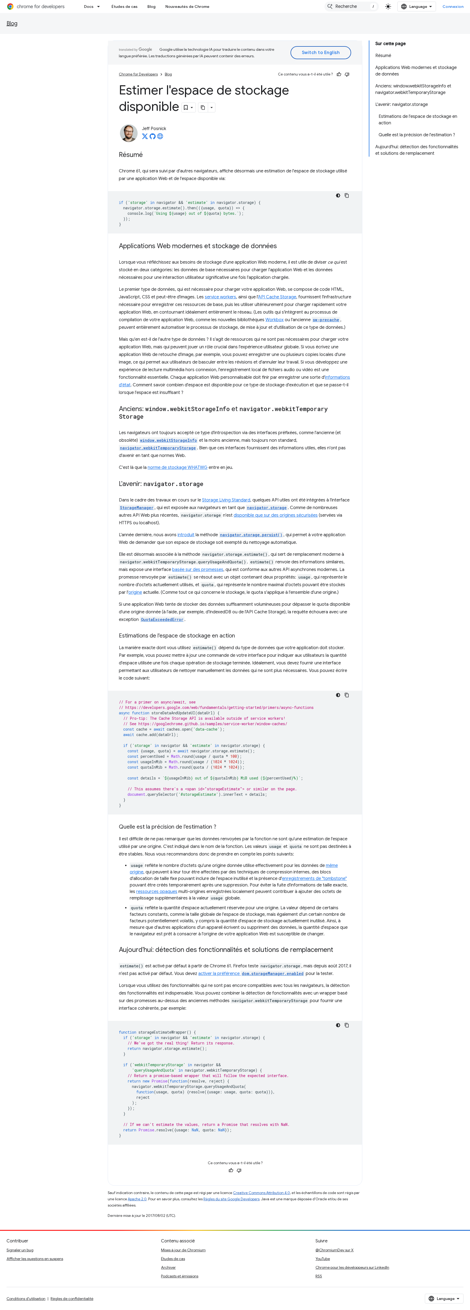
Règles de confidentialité (72, 1298)
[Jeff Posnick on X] (145, 138)
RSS (319, 1276)
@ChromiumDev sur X (335, 1250)
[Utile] (339, 74)
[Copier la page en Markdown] (203, 107)
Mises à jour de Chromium (183, 1250)
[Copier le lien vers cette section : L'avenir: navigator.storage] (208, 484)
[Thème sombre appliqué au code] (338, 195)
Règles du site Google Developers (231, 1199)
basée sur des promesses (197, 569)
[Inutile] (347, 74)
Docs (89, 6)
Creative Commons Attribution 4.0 (261, 1193)
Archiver (168, 1267)
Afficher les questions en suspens (35, 1258)
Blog (151, 6)
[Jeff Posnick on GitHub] (153, 138)
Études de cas (125, 6)
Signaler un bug (20, 1250)
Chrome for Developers (138, 74)
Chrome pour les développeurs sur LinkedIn (352, 1267)
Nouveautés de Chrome (187, 6)
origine (135, 592)
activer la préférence (251, 973)
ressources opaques (156, 891)
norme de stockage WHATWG (178, 467)
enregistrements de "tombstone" (314, 878)
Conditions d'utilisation (26, 1298)
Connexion (453, 6)
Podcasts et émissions (179, 1276)
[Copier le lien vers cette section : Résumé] (148, 155)
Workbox (274, 320)
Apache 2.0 (137, 1199)
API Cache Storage (277, 297)
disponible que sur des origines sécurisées (276, 515)
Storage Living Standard (226, 500)
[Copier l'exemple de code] (346, 195)
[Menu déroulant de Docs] (100, 6)
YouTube (323, 1258)
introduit (186, 535)
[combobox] (351, 6)
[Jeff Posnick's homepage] (160, 138)
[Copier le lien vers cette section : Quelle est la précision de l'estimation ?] (221, 827)
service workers (220, 297)
